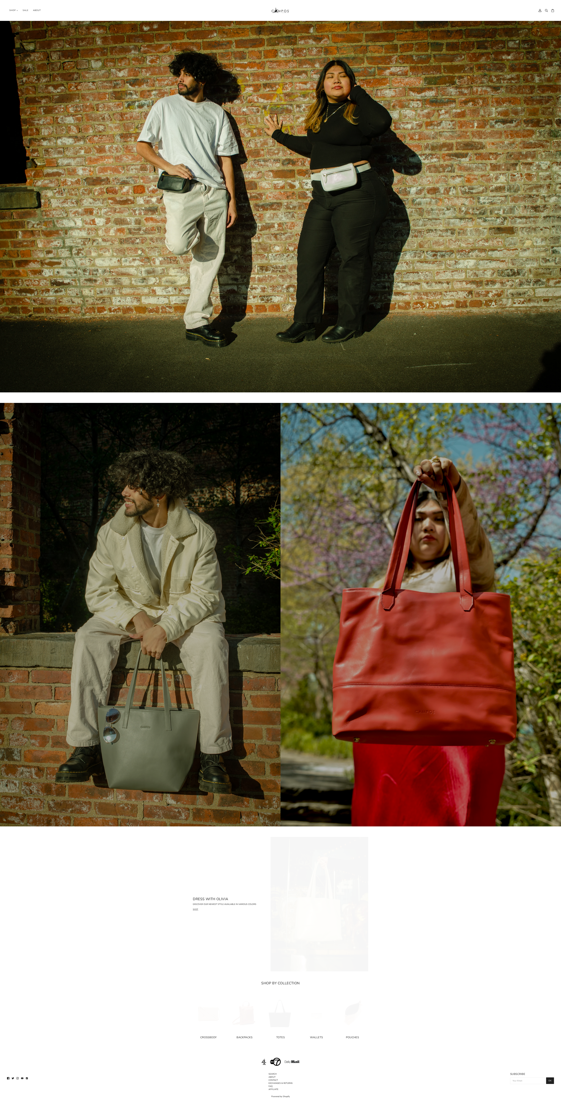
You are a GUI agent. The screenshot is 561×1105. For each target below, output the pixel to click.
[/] (280, 10)
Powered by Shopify (280, 1096)
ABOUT (272, 1077)
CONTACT (273, 1080)
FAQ (271, 1086)
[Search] (546, 10)
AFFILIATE (273, 1089)
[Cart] (552, 10)
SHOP (195, 909)
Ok (550, 1080)
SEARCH (273, 1074)
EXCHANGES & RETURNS (281, 1083)
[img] (8, 1078)
